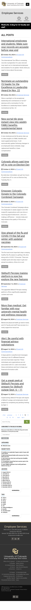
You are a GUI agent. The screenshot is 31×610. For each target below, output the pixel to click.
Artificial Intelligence (8, 507)
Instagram (14, 596)
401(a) (4, 501)
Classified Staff (6, 510)
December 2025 (6, 485)
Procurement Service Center (8, 580)
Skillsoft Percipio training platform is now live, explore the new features (14, 276)
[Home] (13, 6)
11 (28, 415)
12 (7, 417)
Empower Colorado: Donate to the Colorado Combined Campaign (13, 193)
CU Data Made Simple (21, 572)
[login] (10, 590)
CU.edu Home (19, 20)
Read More (4, 74)
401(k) (4, 502)
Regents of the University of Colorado (10, 589)
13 (10, 417)
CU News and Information (22, 561)
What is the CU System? (9, 561)
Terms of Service (5, 590)
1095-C (4, 499)
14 (13, 417)
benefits (5, 509)
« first (3, 415)
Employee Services (23, 95)
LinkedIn (17, 596)
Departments (26, 20)
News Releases (20, 565)
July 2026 (5, 474)
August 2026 (6, 472)
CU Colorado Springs (10, 565)
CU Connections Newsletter (8, 574)
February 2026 (6, 482)
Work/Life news (6, 445)
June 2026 (5, 475)
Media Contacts (20, 563)
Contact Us (18, 569)
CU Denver (12, 567)
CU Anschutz (12, 569)
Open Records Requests (22, 567)
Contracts (5, 512)
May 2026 (5, 477)
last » (23, 417)
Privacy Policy (23, 589)
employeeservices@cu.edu (15, 535)
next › (18, 417)
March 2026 (5, 480)
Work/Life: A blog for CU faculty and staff (15, 26)
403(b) (4, 504)
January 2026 (6, 483)
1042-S (4, 497)
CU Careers (12, 572)
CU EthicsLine (19, 576)
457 (3, 505)
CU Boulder (12, 563)
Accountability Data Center (22, 574)
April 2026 (5, 478)
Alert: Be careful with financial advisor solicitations (12, 341)
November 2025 (6, 487)
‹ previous (9, 415)
